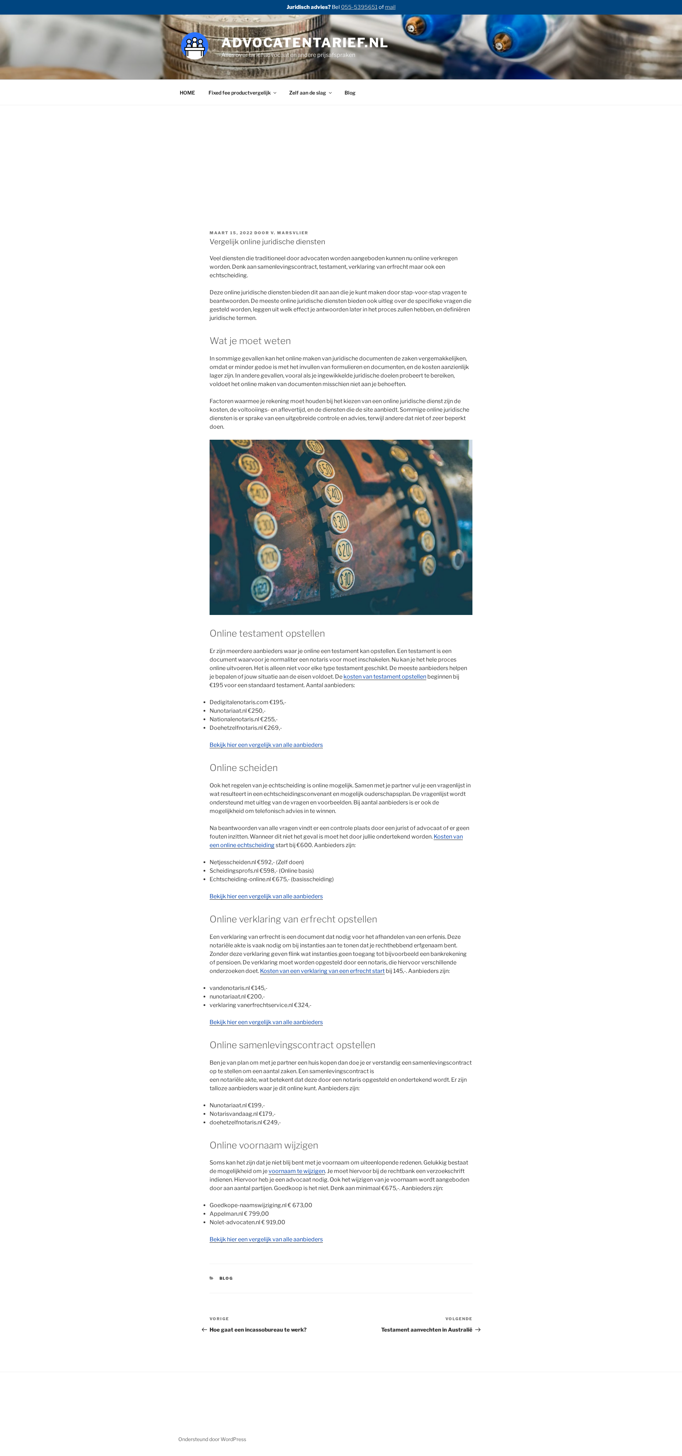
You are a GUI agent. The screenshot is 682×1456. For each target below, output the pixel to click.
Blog (350, 93)
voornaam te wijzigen (297, 1171)
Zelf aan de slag (307, 93)
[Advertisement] (341, 174)
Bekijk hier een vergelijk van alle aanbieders (266, 745)
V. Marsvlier (289, 232)
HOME (187, 93)
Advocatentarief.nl (305, 42)
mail (390, 7)
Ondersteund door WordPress (212, 1439)
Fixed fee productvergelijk (240, 93)
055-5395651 (359, 7)
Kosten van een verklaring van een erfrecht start (322, 971)
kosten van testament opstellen (384, 676)
